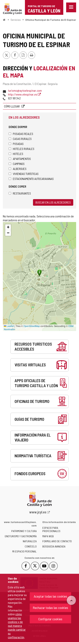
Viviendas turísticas (26, 173)
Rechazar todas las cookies (50, 607)
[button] (8, 227)
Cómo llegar (12, 106)
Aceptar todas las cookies (50, 596)
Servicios (16, 19)
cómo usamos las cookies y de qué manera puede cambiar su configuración (17, 625)
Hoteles (18, 154)
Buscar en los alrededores (53, 202)
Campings (19, 163)
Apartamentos (22, 158)
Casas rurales (22, 139)
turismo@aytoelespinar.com (25, 90)
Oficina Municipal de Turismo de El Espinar (50, 19)
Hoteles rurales (23, 149)
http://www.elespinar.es (23, 94)
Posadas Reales (23, 134)
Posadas (18, 144)
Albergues (19, 168)
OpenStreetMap (31, 326)
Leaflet (10, 326)
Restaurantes (22, 193)
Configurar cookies (50, 619)
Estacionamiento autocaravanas (33, 178)
